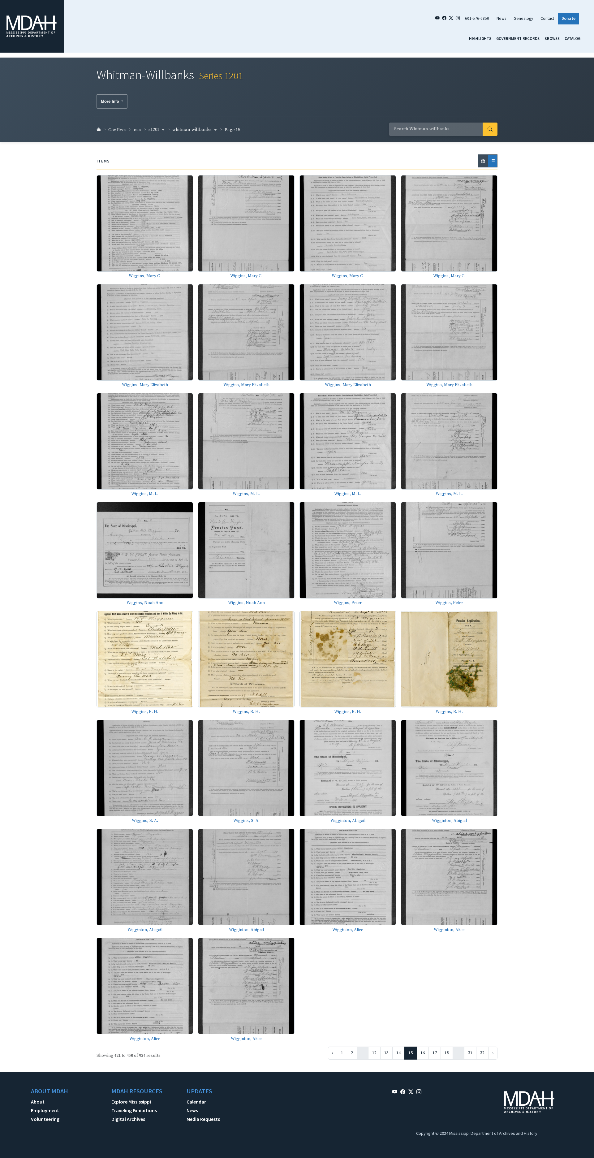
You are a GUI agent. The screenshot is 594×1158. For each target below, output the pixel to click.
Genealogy (523, 18)
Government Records (518, 38)
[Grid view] (483, 160)
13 (386, 1053)
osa (137, 130)
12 (374, 1053)
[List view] (492, 160)
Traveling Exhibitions (134, 1110)
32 (482, 1053)
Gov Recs (117, 130)
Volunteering (45, 1119)
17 (435, 1053)
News (501, 18)
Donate (568, 18)
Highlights (480, 38)
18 (447, 1053)
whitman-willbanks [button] (192, 129)
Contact (547, 18)
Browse (552, 38)
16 (422, 1053)
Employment (45, 1110)
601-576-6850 (477, 18)
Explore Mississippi (131, 1102)
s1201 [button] (154, 129)
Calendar (196, 1102)
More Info (110, 101)
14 (398, 1053)
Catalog (572, 38)
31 (470, 1053)
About (38, 1102)
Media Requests (203, 1119)
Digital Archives (128, 1119)
